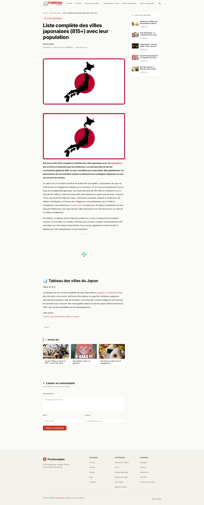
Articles (78, 3)
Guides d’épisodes (129, 3)
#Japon (46, 327)
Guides (92, 472)
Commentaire (49, 394)
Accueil (69, 3)
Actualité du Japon (122, 462)
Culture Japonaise (146, 3)
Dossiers (92, 482)
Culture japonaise (55, 13)
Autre (117, 467)
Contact (143, 467)
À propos (143, 462)
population (117, 163)
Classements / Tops (111, 3)
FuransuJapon (58, 498)
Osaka (73, 205)
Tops (91, 477)
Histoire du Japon (121, 477)
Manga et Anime (121, 487)
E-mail (88, 415)
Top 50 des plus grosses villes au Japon (61, 316)
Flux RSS (143, 477)
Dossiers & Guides (91, 3)
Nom (45, 415)
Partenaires (144, 472)
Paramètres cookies (147, 482)
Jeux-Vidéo (119, 482)
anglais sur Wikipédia (107, 293)
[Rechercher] (160, 3)
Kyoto (80, 205)
